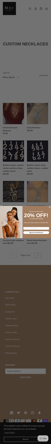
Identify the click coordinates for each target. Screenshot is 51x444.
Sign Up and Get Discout (36, 232)
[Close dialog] (49, 207)
